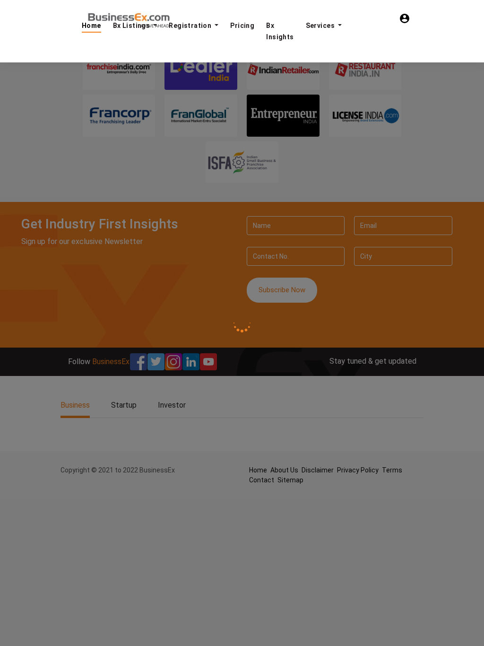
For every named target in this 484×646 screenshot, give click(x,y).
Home (91, 25)
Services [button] (321, 25)
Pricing (242, 25)
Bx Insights (280, 31)
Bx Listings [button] (132, 25)
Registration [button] (191, 25)
